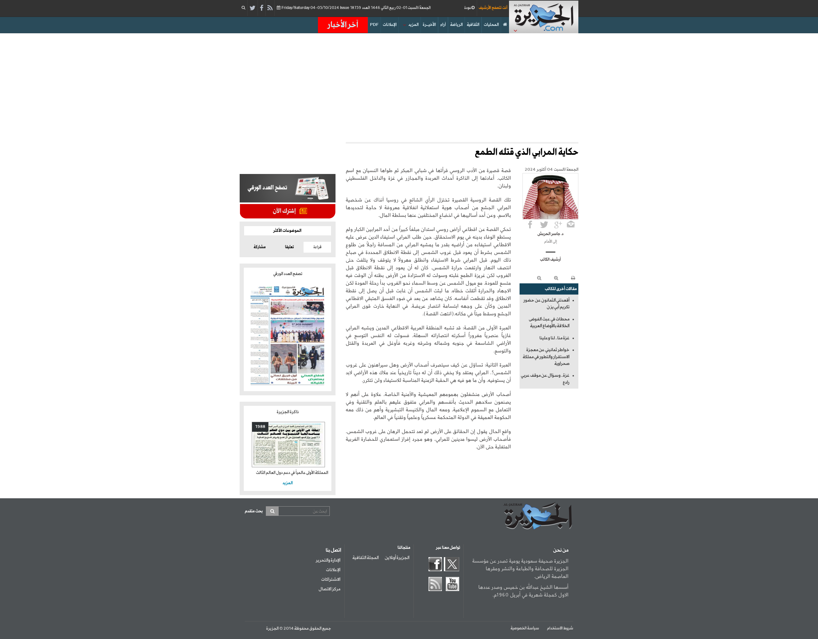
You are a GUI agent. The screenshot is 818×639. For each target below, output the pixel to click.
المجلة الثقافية (365, 558)
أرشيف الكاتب (550, 260)
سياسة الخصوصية (525, 628)
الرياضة (456, 25)
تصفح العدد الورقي (287, 274)
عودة (467, 8)
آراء (443, 25)
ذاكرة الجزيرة (288, 412)
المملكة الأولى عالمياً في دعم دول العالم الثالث (292, 473)
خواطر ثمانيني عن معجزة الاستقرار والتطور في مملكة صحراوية (546, 357)
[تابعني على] (558, 224)
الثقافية (473, 25)
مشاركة (260, 247)
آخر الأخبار (343, 25)
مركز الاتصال (329, 589)
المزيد (413, 25)
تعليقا (289, 247)
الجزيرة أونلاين (397, 558)
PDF (374, 25)
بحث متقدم (254, 511)
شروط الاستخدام (560, 628)
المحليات (491, 25)
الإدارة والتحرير (328, 560)
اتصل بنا (333, 550)
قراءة (317, 247)
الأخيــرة (429, 25)
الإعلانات (390, 25)
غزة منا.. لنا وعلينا (554, 338)
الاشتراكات (330, 579)
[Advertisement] (409, 87)
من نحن (560, 550)
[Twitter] (253, 8)
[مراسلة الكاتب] (571, 224)
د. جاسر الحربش (550, 234)
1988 (260, 427)
